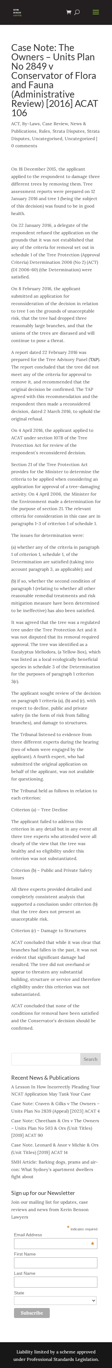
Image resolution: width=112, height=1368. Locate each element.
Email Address (54, 1234)
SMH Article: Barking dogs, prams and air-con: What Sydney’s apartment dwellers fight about (54, 1169)
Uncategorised (47, 138)
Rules (44, 131)
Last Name (24, 1273)
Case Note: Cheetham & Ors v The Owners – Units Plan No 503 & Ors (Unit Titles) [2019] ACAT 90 (55, 1128)
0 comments (24, 146)
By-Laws (31, 123)
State (19, 1292)
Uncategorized (80, 138)
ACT (15, 123)
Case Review (55, 123)
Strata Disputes (69, 131)
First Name (25, 1253)
